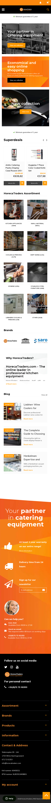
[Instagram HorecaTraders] (11, 667)
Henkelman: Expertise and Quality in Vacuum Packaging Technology (34, 457)
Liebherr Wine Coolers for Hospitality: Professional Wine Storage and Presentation (34, 406)
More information (25, 551)
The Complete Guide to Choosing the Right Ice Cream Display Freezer (34, 432)
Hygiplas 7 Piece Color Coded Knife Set (36, 168)
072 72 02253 (7, 759)
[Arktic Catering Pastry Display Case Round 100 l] (14, 154)
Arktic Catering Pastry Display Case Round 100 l (14, 168)
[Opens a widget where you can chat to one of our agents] (9, 799)
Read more (11, 384)
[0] (48, 3)
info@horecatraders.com (11, 763)
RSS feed (36, 799)
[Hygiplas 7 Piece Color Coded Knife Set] (37, 154)
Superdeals (13, 140)
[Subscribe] (43, 590)
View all (44, 395)
